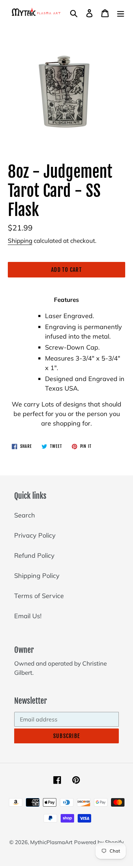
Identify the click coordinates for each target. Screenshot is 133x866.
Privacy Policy (35, 535)
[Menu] (120, 12)
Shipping (20, 240)
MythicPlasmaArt (51, 842)
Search (24, 515)
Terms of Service (39, 596)
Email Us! (27, 616)
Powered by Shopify (99, 842)
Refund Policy (34, 555)
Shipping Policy (37, 576)
